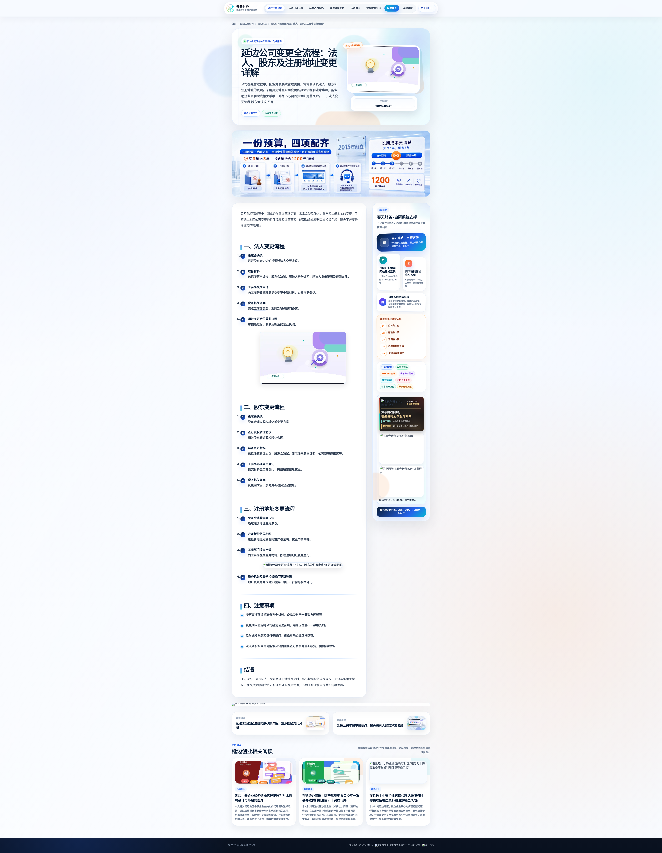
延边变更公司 (271, 113)
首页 (234, 23)
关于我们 (427, 8)
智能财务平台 (373, 8)
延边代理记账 (295, 8)
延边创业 (355, 8)
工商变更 (259, 308)
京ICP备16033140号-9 (361, 845)
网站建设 (392, 8)
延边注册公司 (275, 8)
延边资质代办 (316, 8)
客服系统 (408, 8)
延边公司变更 (337, 8)
